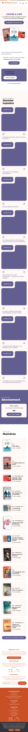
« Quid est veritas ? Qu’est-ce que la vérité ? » (14, 137)
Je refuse (17, 729)
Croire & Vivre (14, 693)
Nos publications (14, 691)
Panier (14, 702)
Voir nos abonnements (14, 657)
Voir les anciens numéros (14, 83)
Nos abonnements (14, 704)
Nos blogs (14, 712)
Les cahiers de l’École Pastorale (14, 696)
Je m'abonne (14, 63)
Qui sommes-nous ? (14, 710)
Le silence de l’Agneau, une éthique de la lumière (12, 346)
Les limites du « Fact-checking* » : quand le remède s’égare (13, 276)
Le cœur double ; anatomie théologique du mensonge (11, 312)
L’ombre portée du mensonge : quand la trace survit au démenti (13, 240)
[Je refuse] (26, 727)
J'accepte (11, 729)
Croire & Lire (14, 694)
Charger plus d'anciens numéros (14, 637)
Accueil (14, 708)
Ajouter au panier (14, 414)
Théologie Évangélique (14, 698)
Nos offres (14, 701)
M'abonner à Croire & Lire (14, 22)
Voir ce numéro (17, 466)
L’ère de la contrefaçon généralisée (10, 172)
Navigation (14, 707)
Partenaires (14, 715)
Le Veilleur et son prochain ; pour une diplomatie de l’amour (13, 381)
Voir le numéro (10, 77)
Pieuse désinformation (10, 207)
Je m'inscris (22, 683)
